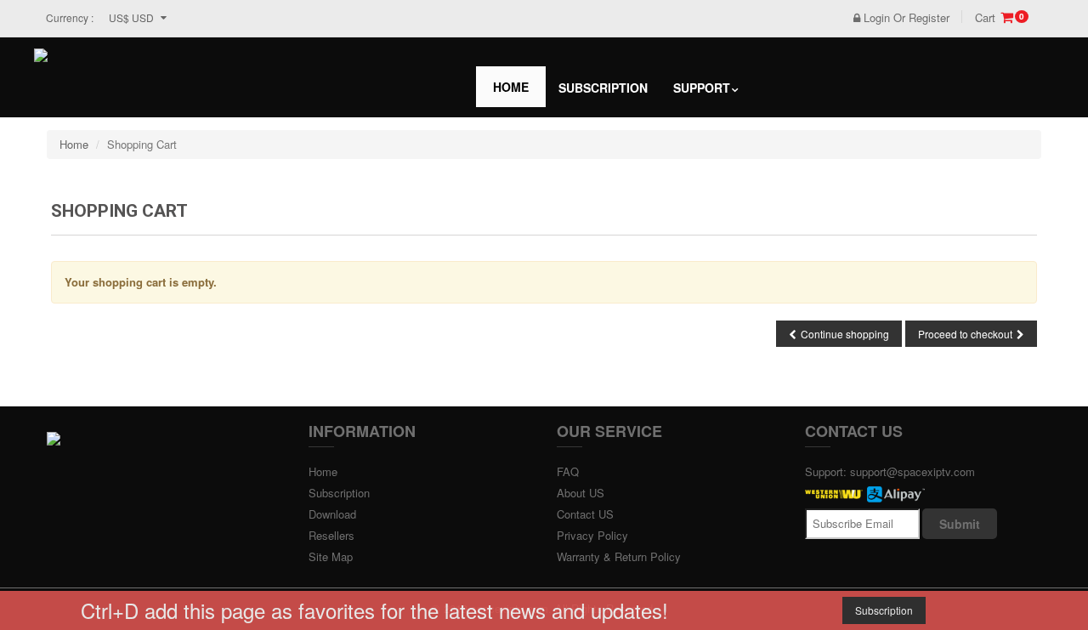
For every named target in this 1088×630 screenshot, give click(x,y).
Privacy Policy (592, 535)
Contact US (585, 514)
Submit (959, 523)
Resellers (331, 535)
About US (580, 493)
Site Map (331, 556)
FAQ (568, 471)
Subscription (603, 87)
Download (332, 514)
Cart (999, 18)
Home (511, 86)
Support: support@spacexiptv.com (890, 471)
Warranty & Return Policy (619, 556)
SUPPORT (701, 87)
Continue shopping (845, 333)
